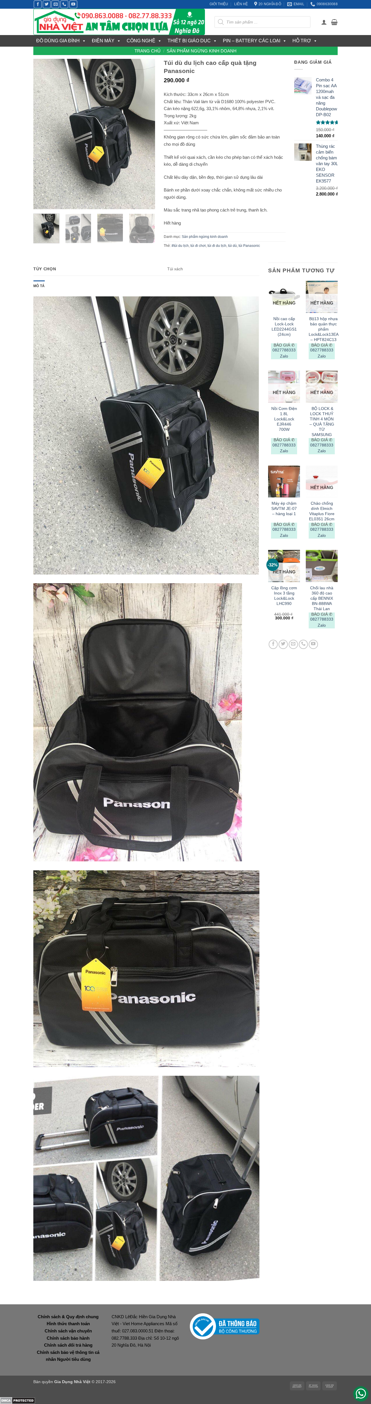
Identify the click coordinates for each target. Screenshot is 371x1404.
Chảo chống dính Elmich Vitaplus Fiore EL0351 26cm (321, 511)
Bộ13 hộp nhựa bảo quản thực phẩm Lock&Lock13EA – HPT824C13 (323, 329)
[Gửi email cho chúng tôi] (55, 4)
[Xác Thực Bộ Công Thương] (224, 1325)
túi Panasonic (249, 246)
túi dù (232, 246)
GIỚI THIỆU (219, 4)
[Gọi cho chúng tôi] (64, 4)
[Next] (145, 134)
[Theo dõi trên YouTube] (73, 4)
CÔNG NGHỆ (141, 40)
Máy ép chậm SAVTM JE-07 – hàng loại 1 (284, 508)
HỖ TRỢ (301, 40)
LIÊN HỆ (241, 4)
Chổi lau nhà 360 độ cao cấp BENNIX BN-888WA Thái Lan (321, 598)
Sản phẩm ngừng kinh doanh (202, 50)
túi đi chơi (198, 246)
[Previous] (43, 134)
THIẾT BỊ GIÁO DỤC (189, 40)
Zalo (284, 356)
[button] (324, 22)
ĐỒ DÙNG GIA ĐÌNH (58, 40)
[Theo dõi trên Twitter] (47, 4)
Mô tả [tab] (39, 286)
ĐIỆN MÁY (103, 40)
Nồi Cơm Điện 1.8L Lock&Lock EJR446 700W (284, 419)
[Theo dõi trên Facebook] (38, 4)
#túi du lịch (180, 246)
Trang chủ (147, 50)
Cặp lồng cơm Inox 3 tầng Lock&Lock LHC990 (284, 596)
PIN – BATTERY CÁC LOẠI (251, 40)
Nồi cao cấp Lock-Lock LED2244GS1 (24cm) (284, 326)
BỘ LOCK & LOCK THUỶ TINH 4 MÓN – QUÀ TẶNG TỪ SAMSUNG (322, 421)
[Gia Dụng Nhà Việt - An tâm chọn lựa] (119, 22)
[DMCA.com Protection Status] (17, 1400)
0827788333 (284, 350)
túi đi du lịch (217, 246)
